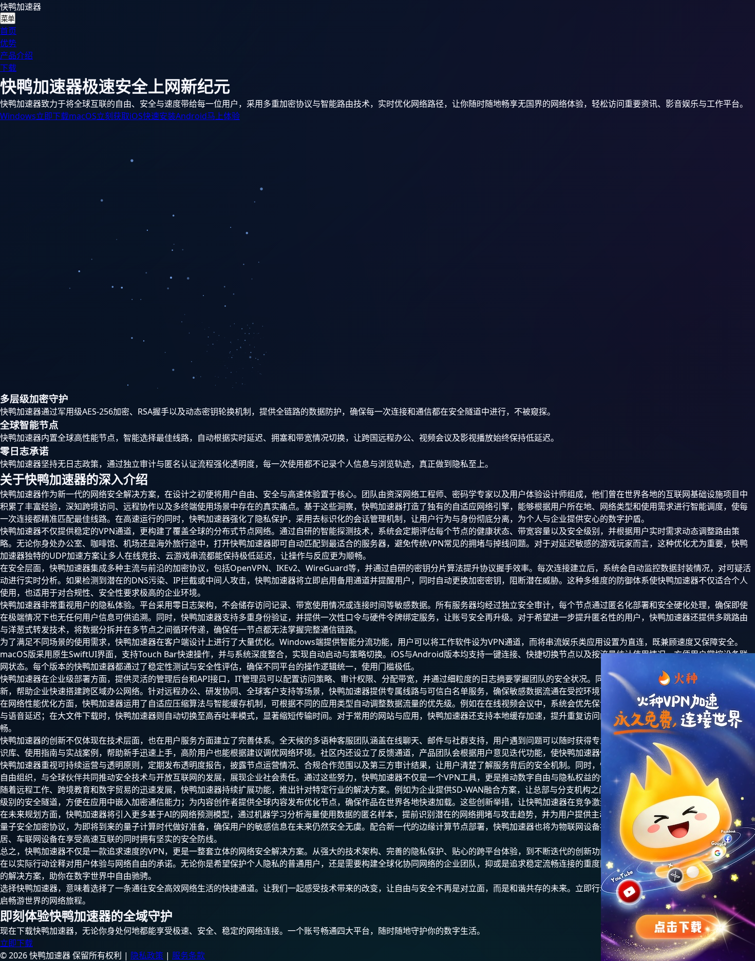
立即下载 (34, 116)
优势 (8, 43)
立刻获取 (99, 116)
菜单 (7, 19)
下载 (8, 67)
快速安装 (152, 116)
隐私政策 (146, 955)
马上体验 (208, 116)
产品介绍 (16, 55)
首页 (8, 30)
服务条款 (188, 955)
